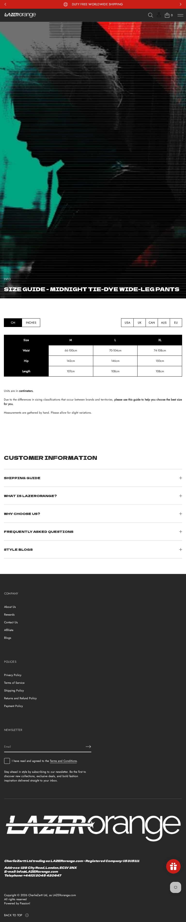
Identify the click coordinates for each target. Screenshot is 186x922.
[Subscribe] (88, 747)
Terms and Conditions (63, 761)
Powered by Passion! (17, 903)
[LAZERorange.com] (20, 15)
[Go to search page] (150, 15)
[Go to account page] (159, 16)
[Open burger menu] (180, 15)
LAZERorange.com (64, 895)
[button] (150, 15)
